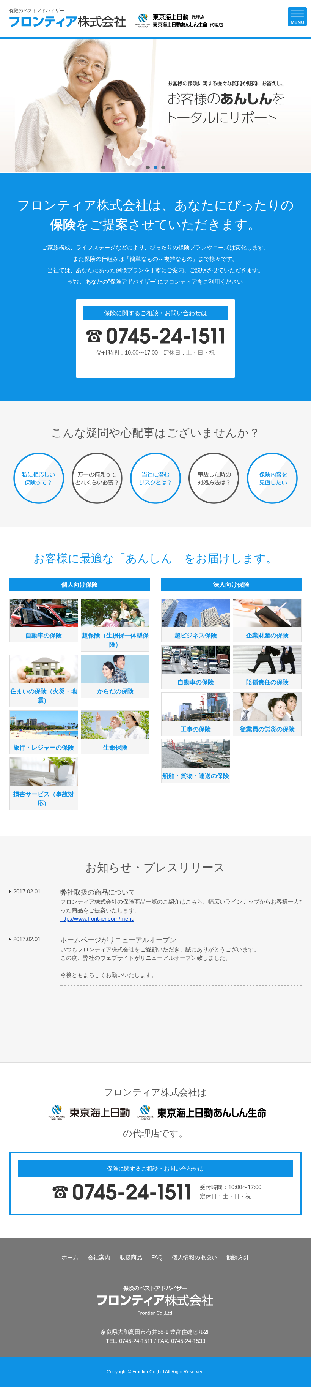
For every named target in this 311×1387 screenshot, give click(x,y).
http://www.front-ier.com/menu (97, 918)
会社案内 (99, 1257)
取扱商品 (130, 1257)
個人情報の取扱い (194, 1257)
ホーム (70, 1257)
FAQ (157, 1257)
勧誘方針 (237, 1257)
